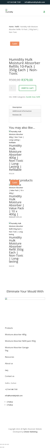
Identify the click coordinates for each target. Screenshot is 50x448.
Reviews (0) (17, 115)
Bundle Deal (30, 97)
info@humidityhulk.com (14, 395)
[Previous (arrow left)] (1, 447)
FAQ (6, 370)
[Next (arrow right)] (3, 447)
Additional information (22, 111)
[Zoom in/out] (1, 444)
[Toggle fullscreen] (3, 444)
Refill (17, 26)
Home (11, 26)
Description (17, 107)
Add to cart (27, 88)
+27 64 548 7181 (11, 389)
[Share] (6, 444)
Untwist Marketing (30, 432)
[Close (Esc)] (8, 444)
